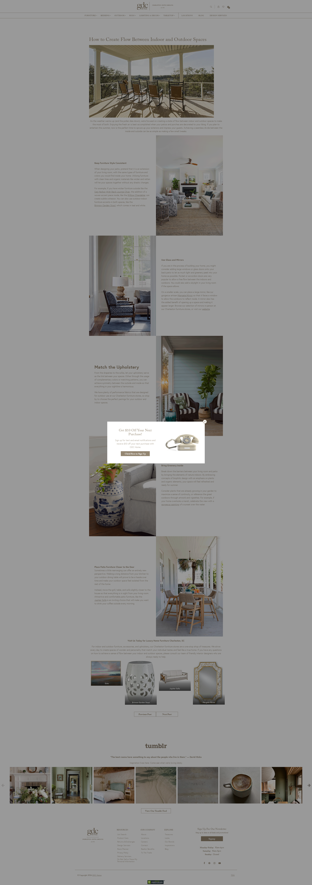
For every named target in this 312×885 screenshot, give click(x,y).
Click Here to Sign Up (135, 454)
